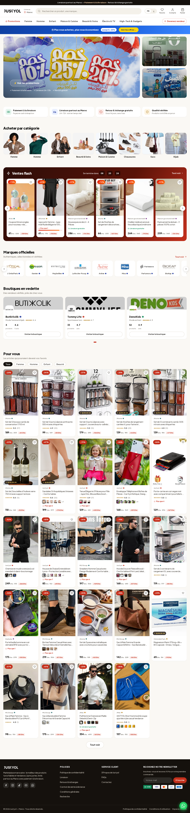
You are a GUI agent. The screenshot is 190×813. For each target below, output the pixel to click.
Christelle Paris (160, 639)
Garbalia (8, 639)
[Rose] (81, 501)
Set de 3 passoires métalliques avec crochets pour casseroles (93, 643)
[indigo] (88, 722)
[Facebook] (6, 785)
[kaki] (129, 575)
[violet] (85, 501)
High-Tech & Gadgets (131, 21)
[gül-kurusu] (51, 575)
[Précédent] (7, 208)
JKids (11, 219)
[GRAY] (51, 648)
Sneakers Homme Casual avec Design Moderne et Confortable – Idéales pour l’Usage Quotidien (94, 571)
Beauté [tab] (60, 364)
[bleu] (14, 575)
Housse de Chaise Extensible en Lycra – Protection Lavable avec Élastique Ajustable (56, 571)
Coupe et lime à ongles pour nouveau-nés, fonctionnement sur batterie (19, 226)
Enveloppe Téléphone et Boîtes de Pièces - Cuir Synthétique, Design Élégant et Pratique (132, 494)
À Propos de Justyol (110, 772)
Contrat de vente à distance (72, 787)
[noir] (55, 501)
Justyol (45, 488)
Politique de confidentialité (72, 772)
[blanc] (51, 501)
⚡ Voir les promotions (26, 83)
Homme (41, 21)
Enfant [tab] (47, 364)
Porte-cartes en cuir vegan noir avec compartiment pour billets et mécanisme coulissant (169, 494)
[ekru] (81, 722)
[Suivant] (182, 208)
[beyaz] (47, 575)
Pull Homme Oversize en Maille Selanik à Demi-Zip (93, 717)
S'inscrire (180, 780)
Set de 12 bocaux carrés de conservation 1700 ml (17, 423)
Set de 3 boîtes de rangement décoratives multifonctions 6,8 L (108, 224)
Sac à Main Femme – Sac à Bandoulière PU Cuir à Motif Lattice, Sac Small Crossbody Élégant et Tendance (18, 720)
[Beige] (85, 575)
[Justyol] (12, 11)
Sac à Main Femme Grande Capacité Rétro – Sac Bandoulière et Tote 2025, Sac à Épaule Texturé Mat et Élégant (132, 646)
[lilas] (122, 501)
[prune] (118, 501)
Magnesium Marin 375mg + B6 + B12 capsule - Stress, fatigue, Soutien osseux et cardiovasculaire (168, 646)
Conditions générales (69, 791)
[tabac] (59, 501)
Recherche (65, 796)
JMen (82, 713)
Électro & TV (108, 21)
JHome (100, 219)
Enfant (52, 21)
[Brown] (47, 648)
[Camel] (55, 648)
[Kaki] (133, 501)
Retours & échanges (69, 782)
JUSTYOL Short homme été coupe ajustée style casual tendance (132, 717)
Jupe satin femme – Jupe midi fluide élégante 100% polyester (50, 224)
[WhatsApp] (32, 785)
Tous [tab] (8, 364)
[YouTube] (26, 785)
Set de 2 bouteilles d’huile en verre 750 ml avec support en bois (20, 492)
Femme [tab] (20, 364)
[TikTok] (19, 785)
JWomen (41, 219)
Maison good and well (76, 219)
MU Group (83, 565)
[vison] (125, 501)
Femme (28, 21)
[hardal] (85, 722)
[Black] (81, 575)
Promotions (13, 21)
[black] (43, 722)
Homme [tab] (34, 364)
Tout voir (176, 173)
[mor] (59, 575)
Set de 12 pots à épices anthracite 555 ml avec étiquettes (57, 423)
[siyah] (92, 722)
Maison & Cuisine (69, 21)
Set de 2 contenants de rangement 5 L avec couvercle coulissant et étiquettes (167, 571)
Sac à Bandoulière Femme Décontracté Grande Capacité (56, 717)
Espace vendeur (179, 809)
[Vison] (43, 501)
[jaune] (129, 726)
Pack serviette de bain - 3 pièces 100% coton (168, 223)
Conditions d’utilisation (159, 809)
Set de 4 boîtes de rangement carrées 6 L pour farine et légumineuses (130, 424)
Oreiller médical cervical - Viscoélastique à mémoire (139, 223)
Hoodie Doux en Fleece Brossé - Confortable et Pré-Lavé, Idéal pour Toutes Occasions (131, 571)
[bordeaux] (118, 575)
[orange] (125, 726)
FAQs (104, 777)
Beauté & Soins (90, 21)
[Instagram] (12, 785)
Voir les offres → (128, 30)
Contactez (107, 782)
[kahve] (55, 575)
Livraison (64, 777)
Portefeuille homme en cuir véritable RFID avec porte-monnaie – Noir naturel (17, 645)
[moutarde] (133, 726)
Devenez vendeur (176, 21)
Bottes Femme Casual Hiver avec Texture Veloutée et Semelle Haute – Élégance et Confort (57, 645)
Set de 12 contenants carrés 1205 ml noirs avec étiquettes (168, 423)
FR (148, 11)
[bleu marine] (47, 501)
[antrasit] (43, 575)
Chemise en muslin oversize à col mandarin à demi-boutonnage (19, 570)
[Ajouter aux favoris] (31, 182)
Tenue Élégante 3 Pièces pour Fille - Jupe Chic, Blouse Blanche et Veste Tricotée (94, 494)
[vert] (122, 726)
